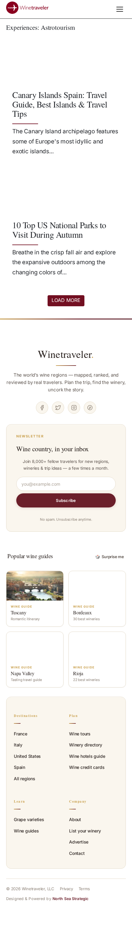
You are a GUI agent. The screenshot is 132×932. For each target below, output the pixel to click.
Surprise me (109, 556)
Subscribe (66, 500)
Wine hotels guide (87, 756)
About (75, 819)
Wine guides (26, 830)
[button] (120, 9)
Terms (84, 888)
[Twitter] (58, 407)
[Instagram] (74, 407)
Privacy (66, 888)
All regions (24, 778)
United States (27, 756)
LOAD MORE (66, 300)
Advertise (78, 841)
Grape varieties (29, 819)
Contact (77, 853)
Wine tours (80, 733)
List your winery (85, 830)
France (20, 733)
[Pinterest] (90, 407)
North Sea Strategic (70, 898)
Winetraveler (66, 354)
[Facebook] (42, 407)
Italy (18, 744)
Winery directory (85, 744)
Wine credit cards (86, 767)
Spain (19, 767)
